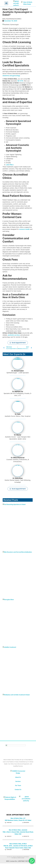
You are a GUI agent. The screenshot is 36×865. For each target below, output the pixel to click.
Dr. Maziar (17, 435)
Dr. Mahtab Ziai (17, 391)
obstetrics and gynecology (11, 75)
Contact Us (18, 789)
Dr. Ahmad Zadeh (17, 371)
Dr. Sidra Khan (18, 478)
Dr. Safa (17, 414)
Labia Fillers (10, 165)
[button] (6, 3)
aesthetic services (14, 335)
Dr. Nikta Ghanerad (17, 457)
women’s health (24, 229)
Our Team (18, 785)
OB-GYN (20, 81)
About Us (18, 777)
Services (18, 781)
